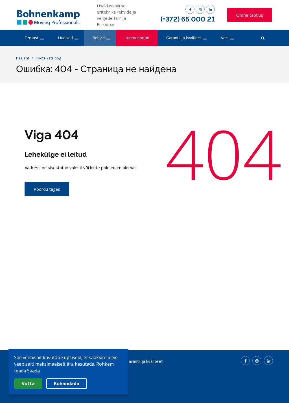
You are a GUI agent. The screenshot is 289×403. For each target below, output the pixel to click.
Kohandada (66, 383)
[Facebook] (189, 9)
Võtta (28, 383)
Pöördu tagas (47, 189)
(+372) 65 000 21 (188, 19)
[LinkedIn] (210, 9)
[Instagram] (200, 9)
